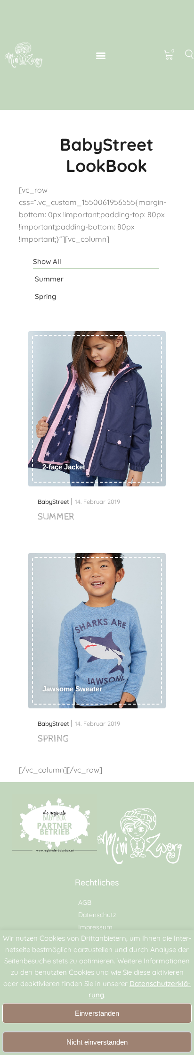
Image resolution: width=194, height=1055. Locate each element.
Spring (45, 296)
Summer (49, 278)
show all (47, 261)
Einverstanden (97, 1013)
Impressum (95, 927)
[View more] (97, 409)
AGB (84, 902)
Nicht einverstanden (97, 1042)
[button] (101, 55)
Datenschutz (97, 914)
